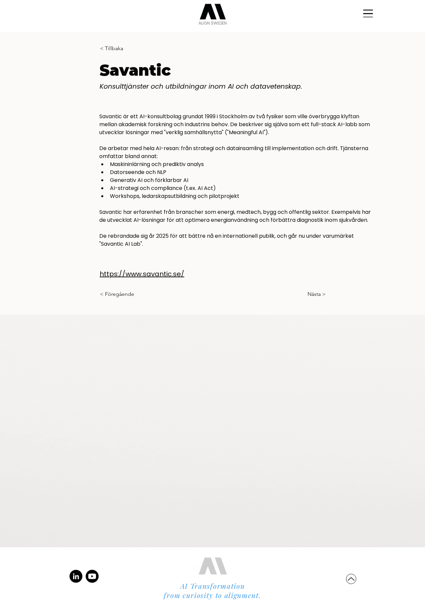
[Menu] (368, 13)
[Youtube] (92, 576)
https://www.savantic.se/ (142, 274)
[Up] (351, 579)
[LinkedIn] (75, 576)
